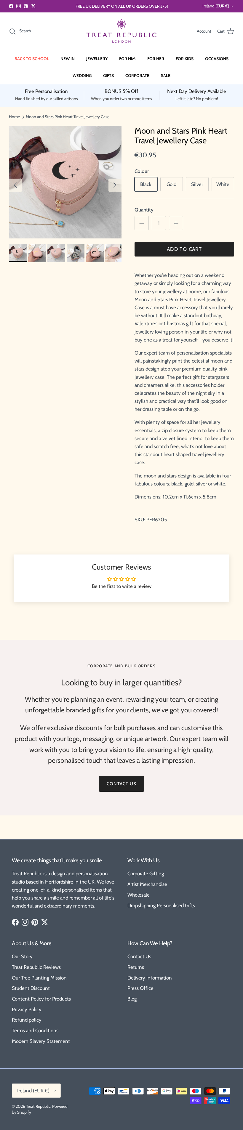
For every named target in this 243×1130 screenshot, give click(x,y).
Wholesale (138, 895)
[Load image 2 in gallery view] (65, 182)
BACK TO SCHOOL (32, 58)
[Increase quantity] (176, 223)
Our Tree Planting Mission (39, 978)
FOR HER (155, 58)
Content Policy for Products (41, 999)
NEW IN (67, 58)
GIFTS (108, 75)
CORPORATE (137, 75)
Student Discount (31, 988)
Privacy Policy (26, 1009)
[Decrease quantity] (142, 223)
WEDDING (82, 75)
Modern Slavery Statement (41, 1041)
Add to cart (184, 249)
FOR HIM (127, 58)
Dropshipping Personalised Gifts (161, 905)
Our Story (22, 956)
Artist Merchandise (147, 884)
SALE (165, 75)
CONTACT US (121, 783)
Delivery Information (149, 978)
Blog (132, 999)
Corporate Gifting (145, 873)
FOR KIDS (185, 58)
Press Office (140, 988)
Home (14, 116)
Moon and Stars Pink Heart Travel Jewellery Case (67, 116)
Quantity (144, 210)
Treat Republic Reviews (36, 967)
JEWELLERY (97, 58)
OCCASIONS (216, 58)
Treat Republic (38, 1106)
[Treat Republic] (121, 31)
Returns (135, 967)
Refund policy (26, 1020)
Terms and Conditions (35, 1030)
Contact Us (139, 956)
